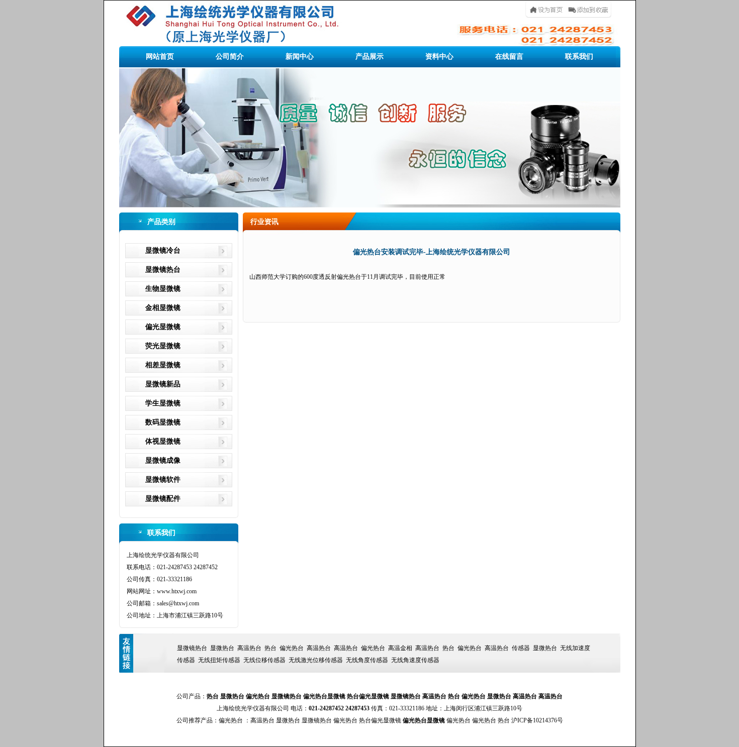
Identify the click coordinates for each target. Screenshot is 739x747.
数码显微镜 (162, 422)
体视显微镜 (162, 441)
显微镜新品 (162, 384)
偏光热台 (292, 648)
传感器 (521, 648)
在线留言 (509, 56)
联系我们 (579, 56)
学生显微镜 (162, 403)
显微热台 (222, 648)
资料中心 (439, 56)
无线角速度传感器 (415, 660)
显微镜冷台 (162, 250)
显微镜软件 (162, 479)
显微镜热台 (162, 269)
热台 (270, 648)
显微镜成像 (162, 460)
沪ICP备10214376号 (537, 720)
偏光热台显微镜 (324, 696)
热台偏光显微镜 (368, 696)
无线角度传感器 (367, 660)
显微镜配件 (162, 498)
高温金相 (400, 648)
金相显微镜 (162, 307)
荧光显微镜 (162, 346)
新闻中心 (300, 56)
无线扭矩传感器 (219, 660)
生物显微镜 (162, 288)
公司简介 (230, 56)
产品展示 (369, 56)
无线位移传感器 (264, 660)
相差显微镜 (162, 365)
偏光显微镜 (162, 327)
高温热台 (249, 648)
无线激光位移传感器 (316, 660)
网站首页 (160, 56)
